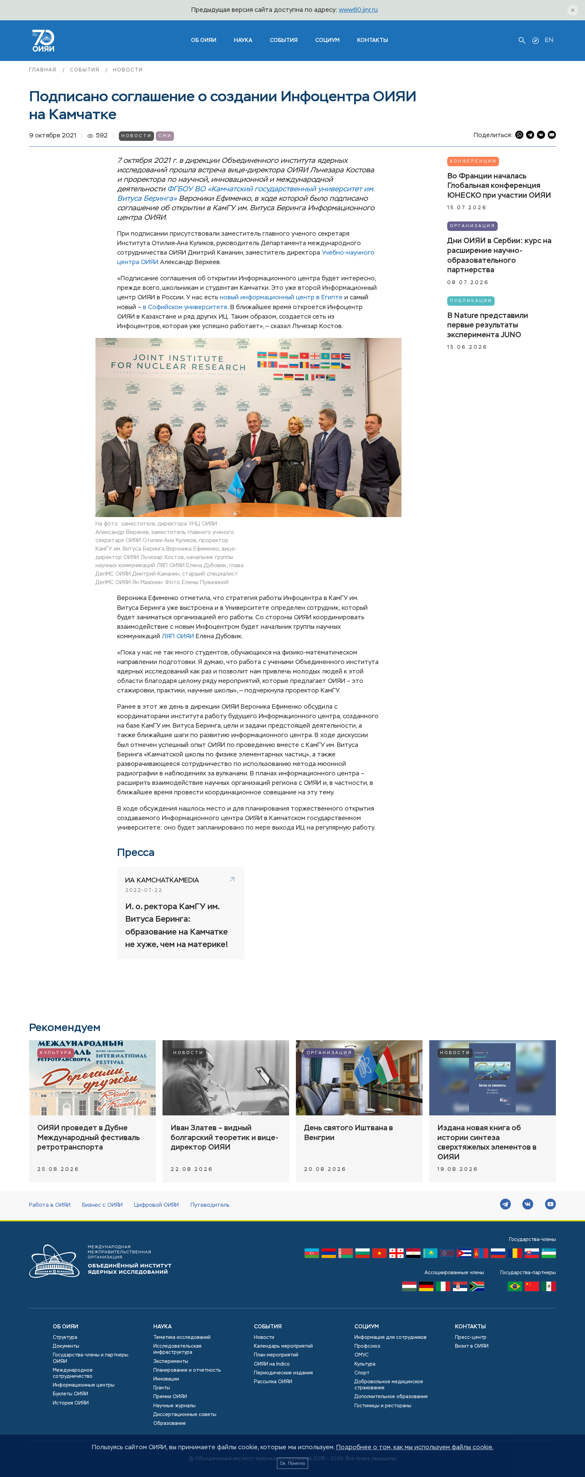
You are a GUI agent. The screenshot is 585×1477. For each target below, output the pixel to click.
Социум (327, 40)
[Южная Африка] (477, 1288)
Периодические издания (283, 1373)
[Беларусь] (346, 1254)
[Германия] (426, 1288)
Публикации (471, 301)
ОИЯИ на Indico (272, 1364)
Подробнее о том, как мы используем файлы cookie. (415, 1447)
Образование (169, 1423)
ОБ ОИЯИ (203, 40)
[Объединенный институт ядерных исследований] (100, 1284)
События (284, 40)
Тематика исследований (182, 1337)
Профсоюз (367, 1346)
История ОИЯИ (71, 1403)
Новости (128, 70)
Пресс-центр (470, 1337)
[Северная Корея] (447, 1254)
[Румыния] (515, 1254)
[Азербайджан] (312, 1254)
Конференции (473, 161)
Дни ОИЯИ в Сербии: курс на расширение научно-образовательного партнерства (499, 255)
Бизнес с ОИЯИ (102, 1205)
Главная (44, 70)
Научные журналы (174, 1406)
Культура (56, 1053)
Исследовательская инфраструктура (177, 1349)
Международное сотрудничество (73, 1373)
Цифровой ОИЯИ (156, 1205)
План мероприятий (276, 1355)
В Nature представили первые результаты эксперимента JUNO (487, 325)
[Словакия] (532, 1254)
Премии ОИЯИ (170, 1396)
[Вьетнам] (379, 1254)
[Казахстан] (430, 1254)
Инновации (166, 1379)
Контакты (372, 40)
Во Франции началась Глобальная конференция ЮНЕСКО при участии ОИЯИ (499, 186)
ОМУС (361, 1355)
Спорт (361, 1373)
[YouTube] (550, 1205)
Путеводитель (210, 1205)
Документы (66, 1346)
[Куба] (464, 1254)
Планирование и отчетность (187, 1370)
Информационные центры (83, 1385)
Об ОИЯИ (65, 1327)
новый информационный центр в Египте (281, 298)
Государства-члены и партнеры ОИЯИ (90, 1358)
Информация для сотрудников (390, 1337)
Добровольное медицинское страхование (388, 1384)
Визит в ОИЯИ (472, 1346)
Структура (65, 1337)
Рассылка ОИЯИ (273, 1381)
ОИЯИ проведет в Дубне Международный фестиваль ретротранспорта (88, 1138)
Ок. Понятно (292, 1463)
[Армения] (329, 1254)
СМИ (165, 136)
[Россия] (498, 1254)
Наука (243, 40)
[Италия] (443, 1288)
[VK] (527, 1205)
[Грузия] (396, 1254)
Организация (473, 226)
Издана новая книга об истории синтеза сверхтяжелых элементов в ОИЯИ (487, 1143)
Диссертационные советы (184, 1414)
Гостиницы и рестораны (382, 1406)
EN (549, 40)
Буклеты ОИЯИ (70, 1394)
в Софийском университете (185, 307)
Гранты (161, 1388)
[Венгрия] (409, 1288)
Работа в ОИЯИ (49, 1205)
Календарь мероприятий (283, 1346)
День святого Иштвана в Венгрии (348, 1133)
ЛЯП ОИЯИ (178, 637)
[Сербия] (460, 1288)
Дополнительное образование (391, 1396)
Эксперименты (170, 1361)
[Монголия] (481, 1254)
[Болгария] (362, 1254)
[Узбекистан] (549, 1254)
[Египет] (413, 1254)
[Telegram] (505, 1205)
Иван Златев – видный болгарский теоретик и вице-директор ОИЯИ (225, 1138)
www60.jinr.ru (358, 10)
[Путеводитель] (535, 40)
